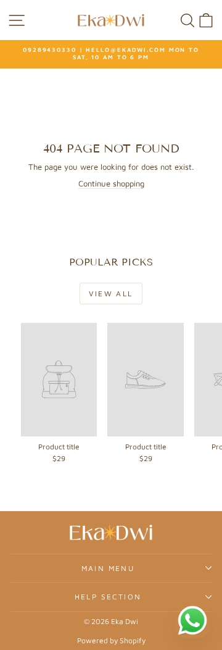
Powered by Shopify (111, 640)
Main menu (108, 568)
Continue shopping (111, 183)
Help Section (108, 596)
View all (111, 293)
